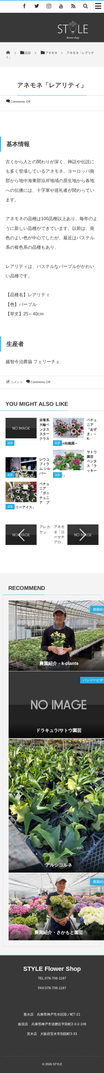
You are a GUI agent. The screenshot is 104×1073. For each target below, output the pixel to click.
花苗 (10, 442)
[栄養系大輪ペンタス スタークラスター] (21, 436)
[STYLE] (73, 37)
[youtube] (61, 6)
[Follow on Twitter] (36, 6)
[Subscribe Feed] (73, 6)
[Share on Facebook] (24, 6)
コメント (17, 382)
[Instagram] (49, 6)
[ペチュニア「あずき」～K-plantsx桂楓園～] (68, 435)
